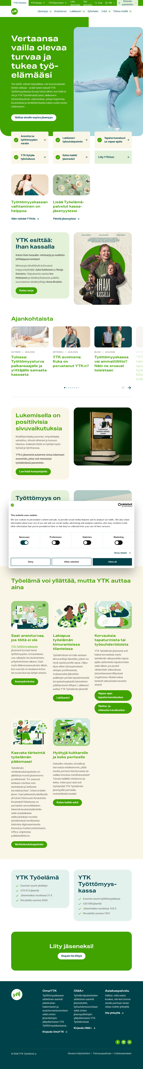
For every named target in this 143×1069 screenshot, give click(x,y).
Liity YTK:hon (106, 157)
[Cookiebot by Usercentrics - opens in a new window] (120, 505)
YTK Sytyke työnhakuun (28, 157)
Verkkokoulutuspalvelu (29, 844)
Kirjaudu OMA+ (83, 1028)
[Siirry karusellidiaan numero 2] (66, 387)
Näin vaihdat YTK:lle (23, 219)
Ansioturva (60, 11)
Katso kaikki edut (67, 802)
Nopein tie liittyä (71, 956)
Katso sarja (26, 290)
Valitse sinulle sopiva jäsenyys (34, 117)
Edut (104, 11)
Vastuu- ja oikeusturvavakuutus (111, 708)
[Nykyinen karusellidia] (64, 387)
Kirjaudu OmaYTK (53, 1032)
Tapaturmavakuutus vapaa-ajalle (114, 140)
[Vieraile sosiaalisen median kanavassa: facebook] (117, 1042)
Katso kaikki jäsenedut (70, 157)
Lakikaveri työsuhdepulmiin (73, 140)
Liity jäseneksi (75, 3)
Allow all (112, 562)
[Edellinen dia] (123, 387)
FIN (110, 3)
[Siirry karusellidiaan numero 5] (72, 387)
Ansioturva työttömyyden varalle (29, 140)
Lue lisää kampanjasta (33, 471)
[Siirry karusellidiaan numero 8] (78, 387)
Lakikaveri (75, 11)
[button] (98, 3)
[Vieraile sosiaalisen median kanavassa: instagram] (129, 1042)
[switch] (56, 542)
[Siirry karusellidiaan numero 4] (70, 387)
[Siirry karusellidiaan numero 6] (74, 387)
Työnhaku (92, 11)
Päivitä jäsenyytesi (64, 219)
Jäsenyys (42, 11)
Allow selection (71, 562)
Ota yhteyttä (87, 3)
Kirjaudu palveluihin (127, 3)
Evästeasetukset (122, 1053)
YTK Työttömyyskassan (24, 646)
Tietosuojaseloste (102, 1053)
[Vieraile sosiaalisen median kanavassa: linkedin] (123, 1042)
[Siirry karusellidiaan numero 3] (68, 387)
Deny (30, 562)
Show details (120, 553)
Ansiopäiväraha (24, 681)
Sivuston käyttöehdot (79, 1053)
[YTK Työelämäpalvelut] (14, 11)
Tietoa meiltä (120, 11)
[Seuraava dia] (129, 387)
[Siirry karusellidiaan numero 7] (76, 387)
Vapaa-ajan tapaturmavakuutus (110, 695)
